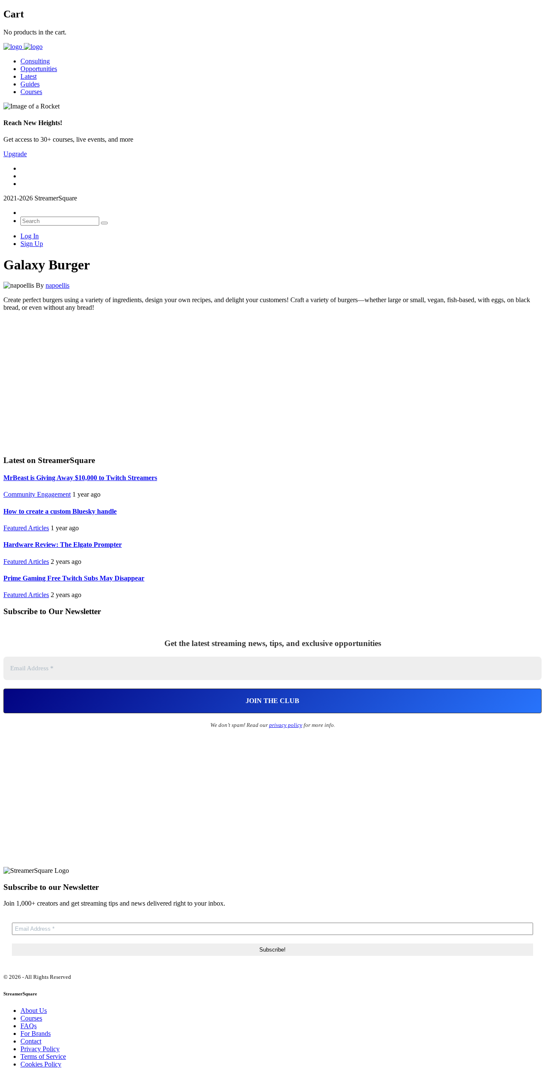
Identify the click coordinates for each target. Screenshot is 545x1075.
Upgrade (15, 153)
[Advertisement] (272, 382)
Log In (29, 236)
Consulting (35, 61)
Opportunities (38, 68)
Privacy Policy (40, 1048)
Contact (30, 1041)
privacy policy (285, 725)
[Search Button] (104, 223)
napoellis (57, 285)
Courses (31, 91)
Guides (30, 84)
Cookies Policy (40, 1064)
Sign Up (31, 243)
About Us (33, 1010)
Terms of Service (43, 1056)
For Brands (35, 1033)
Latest (28, 76)
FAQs (28, 1025)
